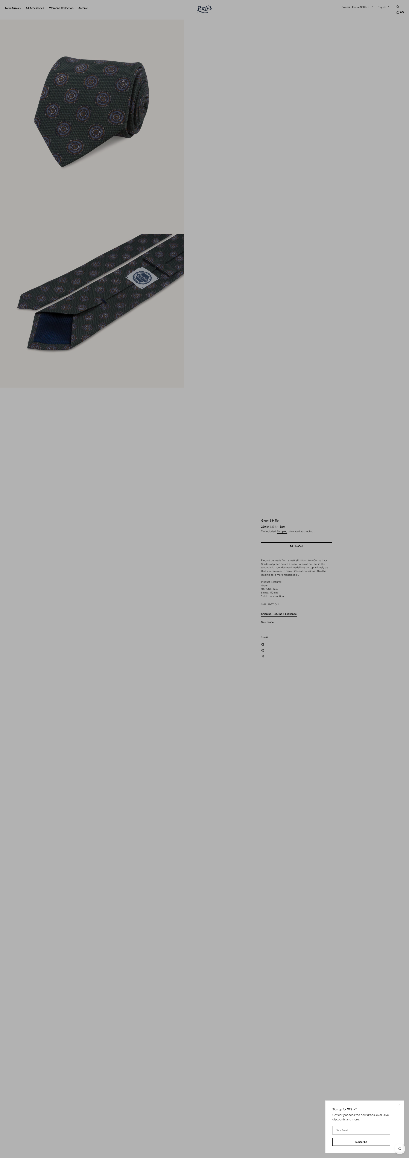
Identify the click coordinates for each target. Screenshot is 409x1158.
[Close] (399, 1105)
